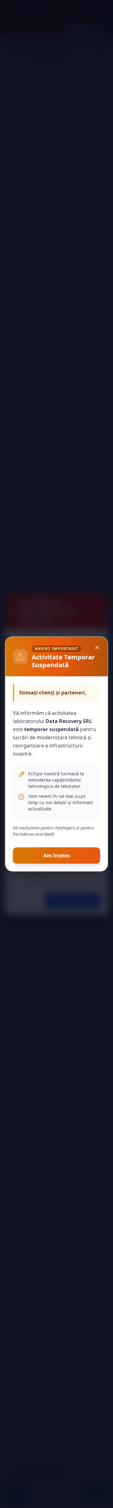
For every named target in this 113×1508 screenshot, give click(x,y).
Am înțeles (56, 855)
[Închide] (97, 647)
